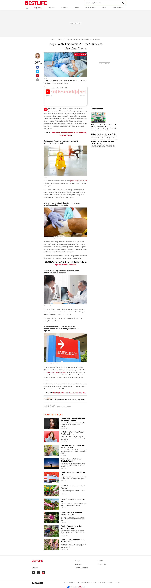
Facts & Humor (118, 8)
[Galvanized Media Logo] (37, 583)
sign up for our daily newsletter (65, 265)
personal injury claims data (78, 180)
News (59, 407)
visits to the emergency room (56, 372)
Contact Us (78, 564)
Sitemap (100, 560)
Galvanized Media (76, 582)
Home (53, 39)
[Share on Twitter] (37, 72)
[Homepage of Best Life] (37, 561)
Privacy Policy (102, 564)
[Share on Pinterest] (37, 76)
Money (76, 8)
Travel (104, 8)
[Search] (123, 3)
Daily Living (38, 8)
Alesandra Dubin (38, 62)
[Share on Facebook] (37, 68)
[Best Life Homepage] (36, 3)
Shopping (51, 8)
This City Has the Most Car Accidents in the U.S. (69, 393)
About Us (77, 560)
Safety (68, 407)
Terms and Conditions (81, 568)
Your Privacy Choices (77, 587)
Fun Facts (49, 407)
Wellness (64, 8)
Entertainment (90, 8)
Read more (81, 399)
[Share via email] (37, 80)
